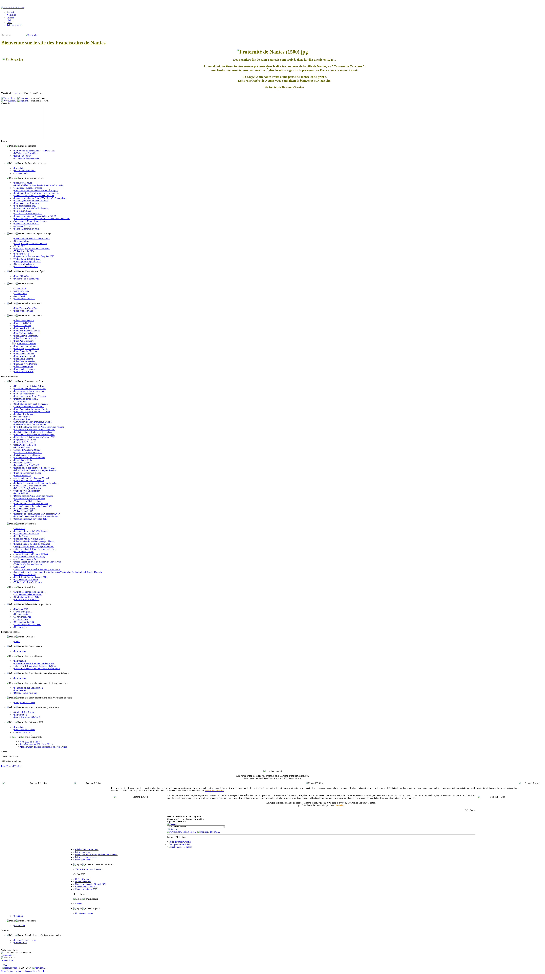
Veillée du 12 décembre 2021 (27, 259)
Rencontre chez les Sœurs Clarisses (30, 396)
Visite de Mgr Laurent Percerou (28, 564)
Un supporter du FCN (24, 622)
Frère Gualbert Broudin (24, 369)
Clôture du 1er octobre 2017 (26, 599)
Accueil (19, 93)
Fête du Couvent (21, 536)
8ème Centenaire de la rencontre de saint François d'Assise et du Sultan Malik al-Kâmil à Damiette (58, 572)
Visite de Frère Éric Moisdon (27, 491)
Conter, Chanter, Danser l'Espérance (30, 243)
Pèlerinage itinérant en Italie (26, 229)
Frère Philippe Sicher (23, 333)
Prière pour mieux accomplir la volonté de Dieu (96, 854)
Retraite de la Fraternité (24, 442)
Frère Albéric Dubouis (24, 353)
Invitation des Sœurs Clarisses (27, 455)
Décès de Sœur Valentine (25, 693)
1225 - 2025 (19, 246)
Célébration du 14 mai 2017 (26, 597)
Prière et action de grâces (86, 857)
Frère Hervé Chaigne (23, 359)
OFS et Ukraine (82, 879)
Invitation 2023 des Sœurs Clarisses (30, 424)
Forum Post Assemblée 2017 (27, 717)
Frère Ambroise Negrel (24, 356)
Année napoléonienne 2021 (26, 559)
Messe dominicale (22, 419)
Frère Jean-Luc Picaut (24, 328)
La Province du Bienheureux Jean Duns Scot (34, 150)
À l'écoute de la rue (23, 226)
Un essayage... (20, 627)
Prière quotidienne (83, 859)
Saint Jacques (20, 401)
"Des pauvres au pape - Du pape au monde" (34, 546)
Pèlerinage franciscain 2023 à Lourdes (31, 208)
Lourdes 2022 (20, 942)
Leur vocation (20, 715)
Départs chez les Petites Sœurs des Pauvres (33, 496)
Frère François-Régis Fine (25, 308)
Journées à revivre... (23, 732)
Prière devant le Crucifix (180, 842)
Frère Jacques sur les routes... (27, 203)
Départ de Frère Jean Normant (27, 488)
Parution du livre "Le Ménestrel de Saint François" (36, 193)
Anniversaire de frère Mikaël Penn (29, 457)
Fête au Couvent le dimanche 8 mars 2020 (33, 506)
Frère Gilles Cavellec (23, 276)
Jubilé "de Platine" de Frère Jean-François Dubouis (37, 569)
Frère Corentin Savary (24, 371)
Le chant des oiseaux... (24, 414)
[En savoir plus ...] (40, 968)
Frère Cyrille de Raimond (25, 346)
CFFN (17, 641)
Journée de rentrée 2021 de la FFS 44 (31, 554)
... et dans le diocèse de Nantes (28, 594)
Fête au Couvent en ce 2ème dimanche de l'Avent (36, 516)
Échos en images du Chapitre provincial (32, 544)
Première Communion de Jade (27, 473)
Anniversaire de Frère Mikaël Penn (29, 498)
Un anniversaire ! (22, 416)
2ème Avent (19, 296)
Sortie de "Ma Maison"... (25, 393)
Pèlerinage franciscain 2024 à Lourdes (31, 200)
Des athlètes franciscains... (26, 399)
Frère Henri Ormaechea (24, 361)
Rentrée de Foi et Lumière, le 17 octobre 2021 (34, 468)
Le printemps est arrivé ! (25, 439)
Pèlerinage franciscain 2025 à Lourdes (31, 531)
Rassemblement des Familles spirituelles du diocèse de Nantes (42, 218)
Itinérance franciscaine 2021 (26, 223)
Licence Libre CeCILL (35, 971)
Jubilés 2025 (19, 528)
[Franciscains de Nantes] (12, 7)
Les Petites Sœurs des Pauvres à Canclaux (33, 432)
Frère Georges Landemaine (26, 348)
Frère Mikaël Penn (22, 325)
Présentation (19, 168)
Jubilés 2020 (19, 567)
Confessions (19, 925)
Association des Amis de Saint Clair (30, 388)
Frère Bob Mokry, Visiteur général (29, 539)
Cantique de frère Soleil (179, 844)
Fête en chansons (22, 254)
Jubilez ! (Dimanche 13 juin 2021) (29, 556)
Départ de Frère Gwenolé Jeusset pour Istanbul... (36, 470)
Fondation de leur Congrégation (28, 688)
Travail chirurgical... (23, 611)
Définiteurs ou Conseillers (25, 153)
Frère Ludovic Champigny (26, 336)
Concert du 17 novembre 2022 (28, 213)
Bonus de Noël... (21, 493)
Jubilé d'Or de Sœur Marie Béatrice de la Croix (35, 666)
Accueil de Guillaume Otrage (27, 450)
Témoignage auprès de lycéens (28, 188)
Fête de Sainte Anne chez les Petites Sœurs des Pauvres (39, 427)
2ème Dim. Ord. (21, 291)
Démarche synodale (23, 462)
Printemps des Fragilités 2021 (27, 261)
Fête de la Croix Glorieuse (26, 579)
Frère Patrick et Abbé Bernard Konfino (31, 409)
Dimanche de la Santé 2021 (26, 278)
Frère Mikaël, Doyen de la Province (30, 485)
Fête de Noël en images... (25, 508)
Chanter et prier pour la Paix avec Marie (32, 248)
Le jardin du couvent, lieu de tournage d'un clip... (36, 483)
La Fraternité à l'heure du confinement (31, 503)
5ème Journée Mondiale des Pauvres (30, 221)
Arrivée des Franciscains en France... (30, 592)
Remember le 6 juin (23, 460)
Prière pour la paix (83, 852)
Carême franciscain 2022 (86, 889)
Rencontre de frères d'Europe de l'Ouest (32, 411)
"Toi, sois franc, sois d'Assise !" (89, 869)
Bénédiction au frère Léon (86, 849)
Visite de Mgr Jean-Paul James (28, 582)
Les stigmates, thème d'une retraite (29, 391)
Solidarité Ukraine (83, 881)
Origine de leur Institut (24, 712)
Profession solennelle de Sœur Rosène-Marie (34, 663)
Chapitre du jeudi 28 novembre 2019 (30, 519)
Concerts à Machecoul (24, 264)
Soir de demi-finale (22, 211)
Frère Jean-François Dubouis (27, 330)
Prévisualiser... (189, 832)
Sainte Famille (20, 293)
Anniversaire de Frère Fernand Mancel (31, 478)
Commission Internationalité (26, 158)
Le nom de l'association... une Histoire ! (32, 238)
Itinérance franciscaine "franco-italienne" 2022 (35, 216)
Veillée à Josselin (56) (24, 251)
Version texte (7, 960)
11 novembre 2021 (22, 617)
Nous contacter (8, 955)
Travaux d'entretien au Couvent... (29, 406)
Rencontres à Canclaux (24, 729)
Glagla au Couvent (22, 447)
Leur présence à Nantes (24, 702)
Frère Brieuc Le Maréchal (25, 351)
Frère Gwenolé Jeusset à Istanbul (29, 480)
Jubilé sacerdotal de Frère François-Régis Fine (34, 549)
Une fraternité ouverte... (24, 170)
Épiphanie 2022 (21, 609)
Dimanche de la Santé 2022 (26, 465)
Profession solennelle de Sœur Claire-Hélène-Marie (37, 668)
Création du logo (21, 241)
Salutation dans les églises (180, 847)
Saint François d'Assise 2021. (27, 624)
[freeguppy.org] (10, 968)
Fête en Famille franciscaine (26, 533)
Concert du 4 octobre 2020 (26, 266)
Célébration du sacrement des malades (31, 404)
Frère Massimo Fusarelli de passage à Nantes (34, 541)
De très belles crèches (23, 551)
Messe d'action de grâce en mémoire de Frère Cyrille (37, 562)
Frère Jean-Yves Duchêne (25, 364)
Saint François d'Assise (24, 298)
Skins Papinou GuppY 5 (12, 971)
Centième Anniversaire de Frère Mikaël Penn (34, 434)
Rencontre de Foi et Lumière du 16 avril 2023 (34, 437)
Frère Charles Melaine (24, 320)
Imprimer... (214, 832)
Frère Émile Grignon (23, 366)
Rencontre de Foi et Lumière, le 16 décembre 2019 (37, 514)
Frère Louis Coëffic (23, 323)
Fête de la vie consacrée (24, 574)
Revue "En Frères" (22, 156)
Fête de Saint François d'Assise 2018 (30, 577)
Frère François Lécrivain (25, 338)
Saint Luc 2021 (21, 619)
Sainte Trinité (20, 288)
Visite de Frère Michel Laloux (27, 501)
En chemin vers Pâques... (86, 886)
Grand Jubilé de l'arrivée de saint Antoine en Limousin (38, 185)
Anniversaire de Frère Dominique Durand (33, 422)
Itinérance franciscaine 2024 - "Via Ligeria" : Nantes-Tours (40, 198)
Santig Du (18, 916)
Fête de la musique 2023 (25, 206)
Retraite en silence (22, 475)
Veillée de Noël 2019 (23, 511)
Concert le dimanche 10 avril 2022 (90, 884)
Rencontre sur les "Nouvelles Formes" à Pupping (36, 190)
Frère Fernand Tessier (26, 343)
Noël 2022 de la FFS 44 (25, 445)
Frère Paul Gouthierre (24, 341)
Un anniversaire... (22, 614)
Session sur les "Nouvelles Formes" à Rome (34, 195)
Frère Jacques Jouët (23, 183)
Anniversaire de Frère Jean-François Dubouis (34, 429)
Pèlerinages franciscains (24, 940)
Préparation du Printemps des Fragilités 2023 (34, 256)
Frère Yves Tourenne (23, 311)
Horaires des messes (84, 913)
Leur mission (20, 651)
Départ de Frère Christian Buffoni (29, 386)
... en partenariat (21, 173)
